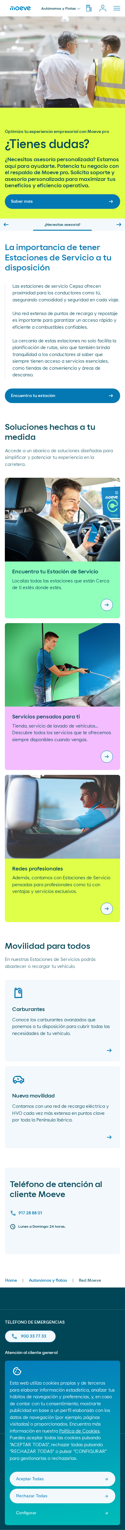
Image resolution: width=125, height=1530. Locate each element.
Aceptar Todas (30, 1478)
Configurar (26, 1512)
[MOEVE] (20, 8)
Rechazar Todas (31, 1495)
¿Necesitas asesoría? (62, 224)
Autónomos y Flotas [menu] (58, 8)
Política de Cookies (79, 1431)
